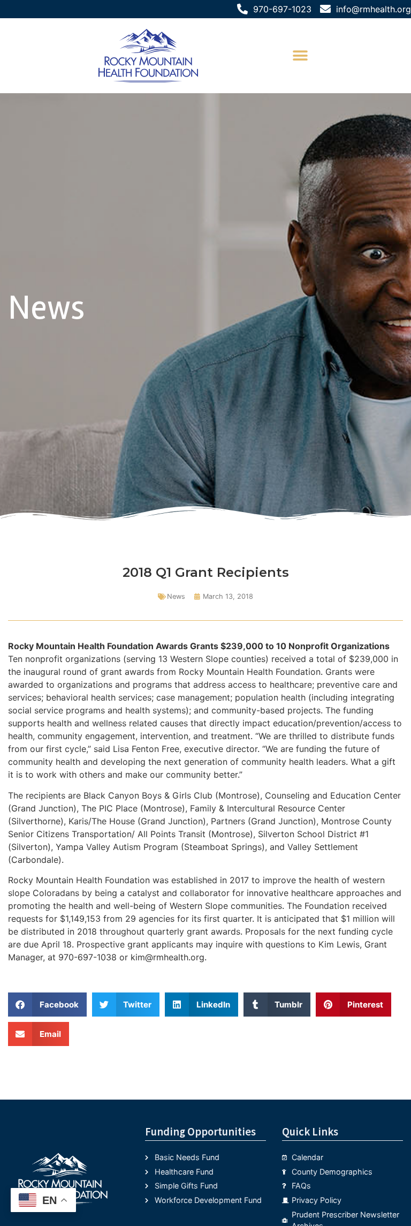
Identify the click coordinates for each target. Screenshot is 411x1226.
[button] (300, 56)
